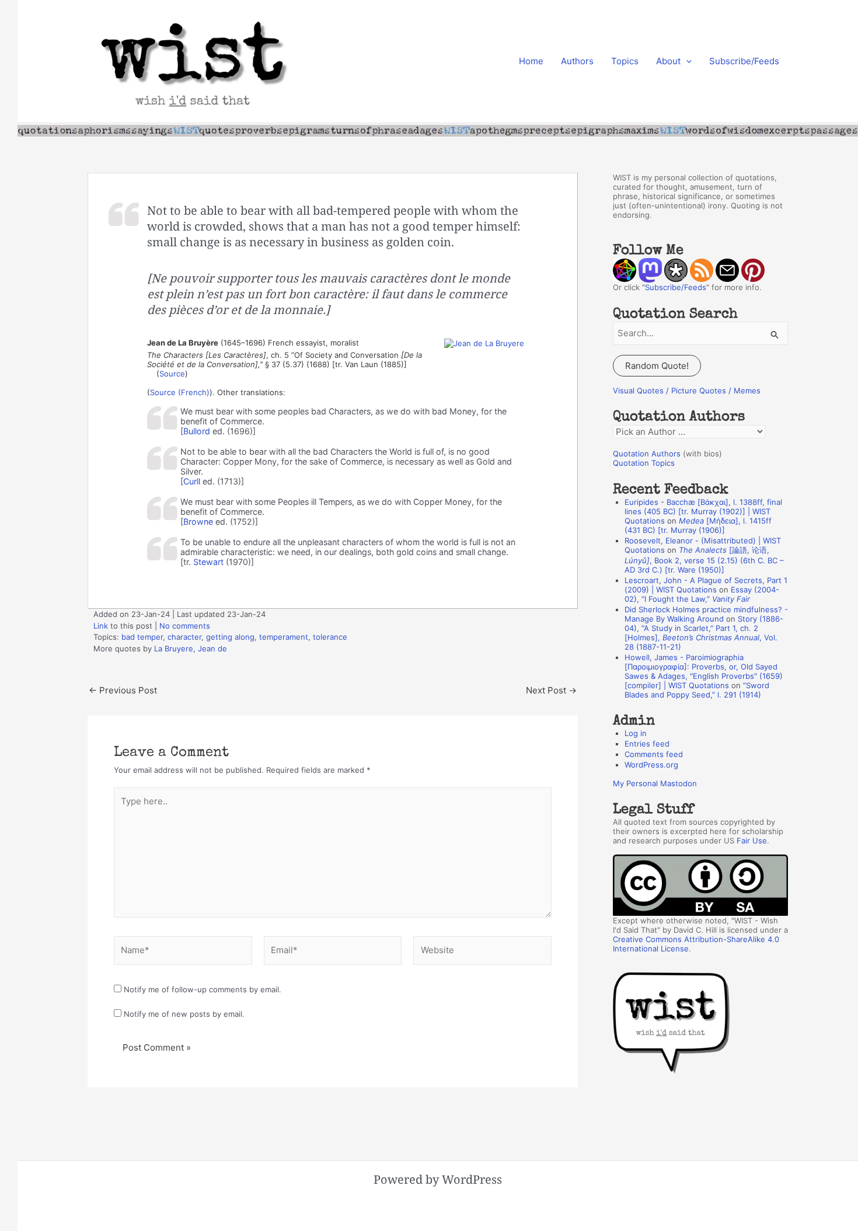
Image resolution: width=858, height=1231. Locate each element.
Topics (625, 61)
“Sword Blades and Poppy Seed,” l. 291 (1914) (697, 690)
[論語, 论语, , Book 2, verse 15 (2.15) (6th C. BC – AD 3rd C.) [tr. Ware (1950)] (704, 559)
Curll (191, 481)
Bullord (196, 431)
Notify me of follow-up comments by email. (202, 989)
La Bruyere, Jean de (190, 648)
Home (531, 61)
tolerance (330, 636)
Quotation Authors (647, 453)
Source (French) (180, 392)
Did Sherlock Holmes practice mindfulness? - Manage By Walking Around (706, 614)
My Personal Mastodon (655, 783)
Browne (198, 521)
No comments (184, 625)
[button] (686, 61)
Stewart (208, 562)
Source (172, 373)
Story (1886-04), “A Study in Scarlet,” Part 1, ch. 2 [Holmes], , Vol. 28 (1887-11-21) (704, 632)
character (184, 636)
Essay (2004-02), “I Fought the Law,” (702, 594)
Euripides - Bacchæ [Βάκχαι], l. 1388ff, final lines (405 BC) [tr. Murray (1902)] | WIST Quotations (703, 511)
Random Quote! (657, 365)
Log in (636, 733)
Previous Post (123, 690)
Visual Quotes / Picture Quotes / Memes (687, 390)
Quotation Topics (644, 463)
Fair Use (752, 840)
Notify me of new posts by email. (184, 1014)
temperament (283, 636)
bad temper (142, 636)
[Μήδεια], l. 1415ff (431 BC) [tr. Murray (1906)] (698, 525)
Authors (577, 61)
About (668, 61)
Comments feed (654, 754)
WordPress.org (651, 764)
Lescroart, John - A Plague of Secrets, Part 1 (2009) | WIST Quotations (706, 585)
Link (100, 625)
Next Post (551, 690)
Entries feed (647, 743)
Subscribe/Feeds (744, 61)
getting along (230, 636)
